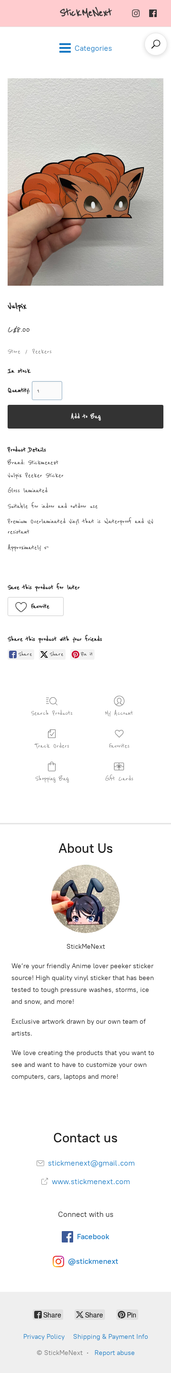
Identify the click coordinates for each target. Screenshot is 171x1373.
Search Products (52, 713)
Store (14, 351)
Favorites (119, 746)
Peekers (42, 351)
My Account (119, 713)
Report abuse (115, 1353)
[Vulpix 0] (85, 182)
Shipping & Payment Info (110, 1337)
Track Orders (52, 746)
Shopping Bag (52, 779)
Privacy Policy (44, 1337)
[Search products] (156, 44)
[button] (36, 606)
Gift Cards (119, 779)
